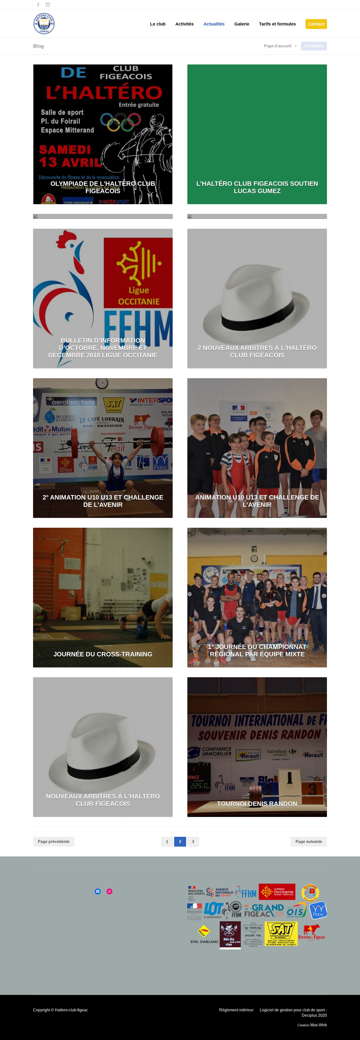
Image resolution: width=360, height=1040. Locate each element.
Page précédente (54, 842)
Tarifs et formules (277, 24)
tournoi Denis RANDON (257, 803)
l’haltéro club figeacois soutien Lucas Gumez (257, 187)
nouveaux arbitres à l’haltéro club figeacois (103, 800)
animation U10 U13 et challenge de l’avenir (257, 501)
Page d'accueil (277, 46)
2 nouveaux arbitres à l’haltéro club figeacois (257, 351)
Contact (316, 24)
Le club (158, 24)
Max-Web (318, 1025)
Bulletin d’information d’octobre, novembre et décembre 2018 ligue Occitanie (102, 348)
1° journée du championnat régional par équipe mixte (257, 650)
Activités (184, 24)
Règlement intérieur (236, 1010)
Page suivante (309, 842)
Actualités (214, 24)
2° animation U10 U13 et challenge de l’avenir (103, 501)
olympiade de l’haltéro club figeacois (102, 187)
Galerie (241, 24)
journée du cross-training (102, 654)
